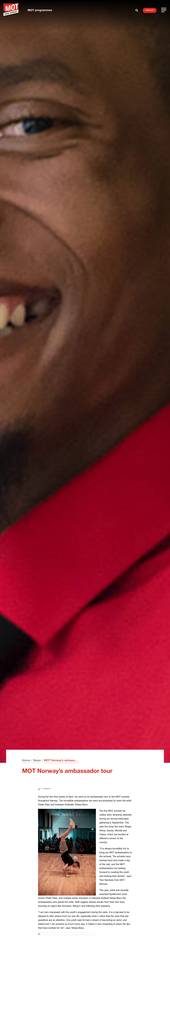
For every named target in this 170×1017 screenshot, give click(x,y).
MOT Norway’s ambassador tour (61, 760)
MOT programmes (40, 10)
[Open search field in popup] (136, 10)
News (37, 760)
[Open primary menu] (164, 10)
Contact (149, 10)
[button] (164, 1011)
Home (26, 760)
